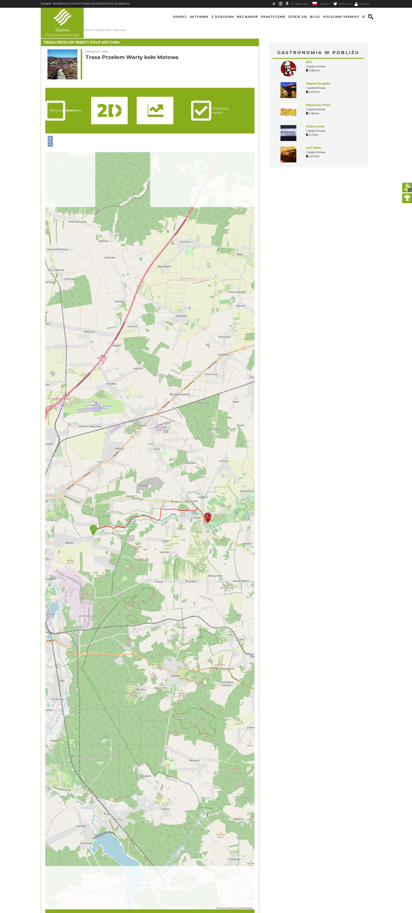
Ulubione (344, 3)
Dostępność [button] (299, 3)
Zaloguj (364, 3)
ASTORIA (313, 148)
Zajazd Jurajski (318, 83)
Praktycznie (273, 16)
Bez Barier (247, 16)
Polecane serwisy (341, 16)
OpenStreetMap (228, 908)
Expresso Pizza (318, 105)
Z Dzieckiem (222, 16)
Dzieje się (297, 16)
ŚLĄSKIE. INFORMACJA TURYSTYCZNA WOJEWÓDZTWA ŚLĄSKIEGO (85, 3)
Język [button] (324, 3)
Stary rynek (315, 126)
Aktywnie (199, 16)
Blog (315, 16)
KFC (309, 62)
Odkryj (180, 16)
